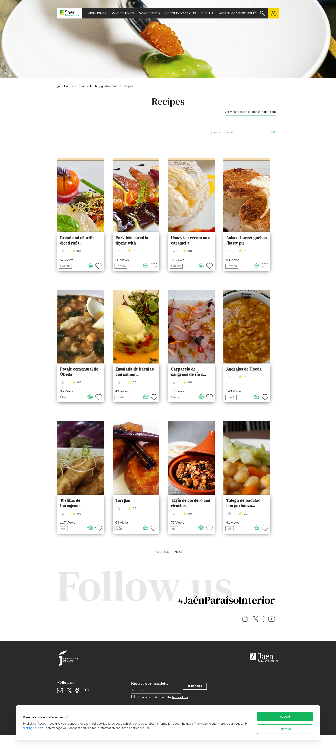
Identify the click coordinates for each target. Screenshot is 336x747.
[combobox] (242, 131)
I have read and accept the (162, 697)
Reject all (284, 729)
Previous (161, 551)
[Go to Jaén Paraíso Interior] (69, 13)
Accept (285, 716)
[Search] (262, 13)
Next (178, 551)
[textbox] (230, 132)
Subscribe (194, 686)
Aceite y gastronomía (238, 13)
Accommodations (180, 13)
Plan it (207, 13)
